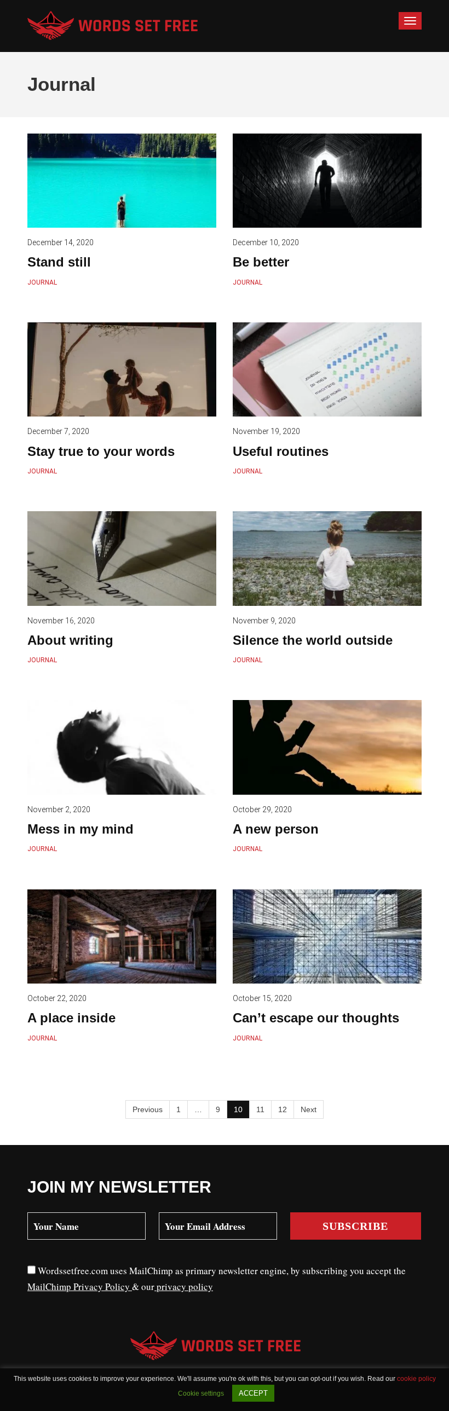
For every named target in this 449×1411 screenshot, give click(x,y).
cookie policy (416, 1379)
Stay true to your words (101, 451)
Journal (42, 282)
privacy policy (183, 1286)
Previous (148, 1109)
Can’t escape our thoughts (316, 1017)
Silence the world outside (313, 640)
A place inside (71, 1017)
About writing (70, 640)
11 (260, 1109)
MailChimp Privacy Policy (79, 1286)
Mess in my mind (80, 829)
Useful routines (281, 451)
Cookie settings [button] (201, 1393)
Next (308, 1109)
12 (282, 1109)
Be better (261, 262)
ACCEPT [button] (253, 1393)
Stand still (59, 262)
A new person (276, 829)
